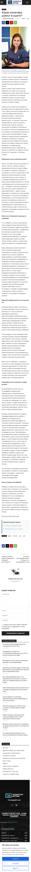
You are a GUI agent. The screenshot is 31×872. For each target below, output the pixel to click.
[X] (7, 22)
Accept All (15, 859)
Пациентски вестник (8, 18)
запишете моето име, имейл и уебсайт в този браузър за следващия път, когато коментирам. (14, 626)
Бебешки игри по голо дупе (14, 529)
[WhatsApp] (15, 22)
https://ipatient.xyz (15, 581)
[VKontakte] (16, 805)
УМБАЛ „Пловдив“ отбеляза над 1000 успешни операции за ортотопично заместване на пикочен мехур (13, 716)
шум (24, 536)
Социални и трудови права (11, 774)
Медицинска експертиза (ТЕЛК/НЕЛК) (14, 758)
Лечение (15, 536)
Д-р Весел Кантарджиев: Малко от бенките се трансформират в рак (22, 559)
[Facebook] (3, 22)
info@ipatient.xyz (12, 822)
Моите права (7, 761)
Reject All (15, 868)
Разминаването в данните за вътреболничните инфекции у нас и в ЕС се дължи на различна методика (15, 653)
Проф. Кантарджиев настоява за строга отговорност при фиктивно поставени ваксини (14, 707)
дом (3, 6)
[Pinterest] (11, 22)
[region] (15, 857)
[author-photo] (15, 576)
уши (20, 536)
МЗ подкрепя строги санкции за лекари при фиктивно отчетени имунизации (15, 661)
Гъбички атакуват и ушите (13, 526)
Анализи (7, 6)
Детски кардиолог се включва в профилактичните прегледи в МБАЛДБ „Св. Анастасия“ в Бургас (15, 698)
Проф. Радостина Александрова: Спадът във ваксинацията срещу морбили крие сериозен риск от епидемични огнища (16, 669)
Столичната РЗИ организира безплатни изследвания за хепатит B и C (14, 645)
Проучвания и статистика (10, 771)
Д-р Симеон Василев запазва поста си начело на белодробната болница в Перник (15, 734)
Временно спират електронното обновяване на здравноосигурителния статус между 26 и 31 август (16, 725)
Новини (5, 763)
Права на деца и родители (11, 766)
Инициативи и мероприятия (11, 753)
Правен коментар (8, 769)
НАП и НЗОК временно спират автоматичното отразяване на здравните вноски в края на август (16, 689)
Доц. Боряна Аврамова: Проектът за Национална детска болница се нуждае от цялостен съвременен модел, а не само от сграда (15, 679)
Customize (15, 863)
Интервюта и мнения (9, 756)
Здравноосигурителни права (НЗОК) (13, 750)
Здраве (9, 536)
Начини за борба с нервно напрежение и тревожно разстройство (8, 559)
